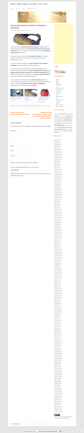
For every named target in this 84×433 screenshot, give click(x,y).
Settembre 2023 (57, 197)
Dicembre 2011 (57, 333)
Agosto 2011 (57, 335)
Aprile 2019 (56, 285)
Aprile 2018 (56, 305)
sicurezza (46, 105)
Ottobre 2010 (57, 340)
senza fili (67, 127)
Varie (25, 105)
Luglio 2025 (56, 161)
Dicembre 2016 (57, 320)
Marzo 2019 (56, 287)
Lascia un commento (25, 30)
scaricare (60, 127)
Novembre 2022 (57, 214)
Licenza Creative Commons (64, 418)
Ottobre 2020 (57, 255)
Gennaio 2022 (57, 230)
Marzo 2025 (56, 167)
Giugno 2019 (57, 282)
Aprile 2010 (56, 346)
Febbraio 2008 (57, 388)
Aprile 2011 (56, 336)
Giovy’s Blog (58, 93)
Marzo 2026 (56, 148)
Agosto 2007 (57, 398)
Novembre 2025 (57, 154)
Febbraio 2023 (57, 209)
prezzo (59, 123)
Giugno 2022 (57, 222)
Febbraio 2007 (57, 408)
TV (58, 131)
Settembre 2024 (57, 177)
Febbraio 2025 (57, 169)
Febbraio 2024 (57, 189)
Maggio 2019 (57, 283)
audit (29, 105)
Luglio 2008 (56, 379)
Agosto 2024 (57, 179)
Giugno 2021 (57, 242)
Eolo (72, 117)
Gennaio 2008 (57, 389)
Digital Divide (62, 117)
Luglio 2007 (56, 399)
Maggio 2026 (57, 144)
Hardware (56, 120)
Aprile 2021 (56, 245)
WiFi (71, 131)
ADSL (55, 113)
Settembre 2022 (57, 217)
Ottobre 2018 (57, 295)
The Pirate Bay (69, 129)
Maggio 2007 (57, 403)
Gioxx (57, 94)
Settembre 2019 (57, 277)
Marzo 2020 (56, 267)
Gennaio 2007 (57, 409)
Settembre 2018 (57, 297)
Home (11, 8)
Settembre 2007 (57, 396)
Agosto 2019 (57, 278)
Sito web (12, 155)
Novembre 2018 (57, 293)
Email (12, 151)
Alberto (11, 30)
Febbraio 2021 (57, 249)
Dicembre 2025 (57, 152)
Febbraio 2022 (57, 229)
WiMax (56, 132)
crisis (57, 86)
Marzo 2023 (56, 207)
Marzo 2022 (56, 227)
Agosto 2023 (57, 199)
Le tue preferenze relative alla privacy (47, 431)
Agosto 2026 (57, 139)
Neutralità (56, 121)
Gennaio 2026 (57, 151)
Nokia (62, 121)
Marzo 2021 (56, 247)
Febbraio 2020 (57, 268)
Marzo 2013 (56, 326)
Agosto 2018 (57, 298)
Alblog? (57, 81)
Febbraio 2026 (57, 149)
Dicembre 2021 (57, 232)
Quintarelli (59, 125)
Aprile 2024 (56, 186)
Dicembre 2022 (57, 212)
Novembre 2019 (57, 273)
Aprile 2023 (56, 205)
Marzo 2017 (56, 318)
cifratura (59, 115)
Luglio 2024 (56, 181)
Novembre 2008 (57, 373)
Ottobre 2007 (57, 394)
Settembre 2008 (57, 376)
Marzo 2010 (56, 348)
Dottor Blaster (59, 89)
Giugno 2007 (57, 401)
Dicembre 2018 (57, 292)
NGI (60, 121)
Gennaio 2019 (57, 290)
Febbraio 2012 (57, 331)
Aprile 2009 (56, 365)
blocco (69, 113)
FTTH (63, 119)
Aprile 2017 (56, 317)
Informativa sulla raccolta (29, 431)
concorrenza (63, 116)
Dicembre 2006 (57, 411)
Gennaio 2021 (57, 250)
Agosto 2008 (57, 378)
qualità (70, 123)
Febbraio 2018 (57, 308)
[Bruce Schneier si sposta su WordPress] (30, 92)
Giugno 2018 (57, 302)
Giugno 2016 (57, 321)
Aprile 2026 (56, 146)
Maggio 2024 (57, 184)
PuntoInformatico (64, 123)
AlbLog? (57, 83)
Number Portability (66, 121)
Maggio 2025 (57, 164)
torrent (55, 131)
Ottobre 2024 (57, 176)
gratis (70, 119)
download (68, 117)
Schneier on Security (60, 106)
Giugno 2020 (57, 262)
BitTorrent (63, 114)
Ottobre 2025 (57, 156)
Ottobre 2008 (57, 374)
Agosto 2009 (57, 360)
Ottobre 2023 (57, 196)
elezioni (37, 105)
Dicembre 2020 (57, 252)
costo (69, 115)
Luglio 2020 (56, 260)
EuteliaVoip (56, 119)
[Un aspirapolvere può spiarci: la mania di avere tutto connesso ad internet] (44, 92)
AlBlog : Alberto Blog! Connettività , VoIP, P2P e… (29, 4)
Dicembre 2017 (57, 312)
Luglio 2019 (56, 280)
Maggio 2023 (57, 204)
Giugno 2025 (57, 162)
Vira (63, 131)
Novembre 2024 (57, 174)
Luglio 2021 (56, 240)
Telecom (63, 129)
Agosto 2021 (57, 239)
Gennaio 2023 (57, 210)
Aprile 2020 (56, 265)
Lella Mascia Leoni (60, 99)
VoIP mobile (67, 131)
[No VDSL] (60, 71)
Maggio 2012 (57, 330)
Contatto (17, 8)
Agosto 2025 (57, 159)
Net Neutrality (67, 120)
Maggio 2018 (57, 303)
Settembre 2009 (57, 358)
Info (23, 8)
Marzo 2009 (56, 366)
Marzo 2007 (56, 406)
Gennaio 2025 (57, 171)
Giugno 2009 (57, 361)
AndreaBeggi (58, 84)
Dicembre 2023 (57, 192)
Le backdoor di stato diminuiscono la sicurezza (15, 97)
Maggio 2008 (57, 383)
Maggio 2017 (57, 315)
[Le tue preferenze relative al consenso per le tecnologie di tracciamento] (81, 430)
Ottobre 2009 (57, 356)
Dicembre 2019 (57, 272)
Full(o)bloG (58, 91)
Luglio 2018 (56, 300)
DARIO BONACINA (60, 88)
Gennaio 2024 (57, 191)
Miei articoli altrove (31, 8)
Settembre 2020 (57, 257)
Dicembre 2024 (57, 172)
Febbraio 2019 (57, 288)
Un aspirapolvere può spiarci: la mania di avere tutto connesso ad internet (44, 98)
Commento (13, 130)
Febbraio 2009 (57, 368)
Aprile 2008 (56, 384)
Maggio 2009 (57, 363)
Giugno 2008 (57, 381)
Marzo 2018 (56, 307)
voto (49, 105)
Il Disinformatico (59, 96)
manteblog (58, 101)
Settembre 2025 (57, 157)
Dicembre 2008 (57, 371)
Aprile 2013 (56, 325)
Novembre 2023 (57, 194)
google (66, 119)
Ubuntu (60, 131)
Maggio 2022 (57, 224)
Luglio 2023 (56, 201)
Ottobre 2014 (57, 323)
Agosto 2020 (57, 258)
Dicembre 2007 (57, 391)
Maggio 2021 (57, 244)
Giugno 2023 (57, 202)
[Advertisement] (64, 44)
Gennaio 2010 (57, 351)
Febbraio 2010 (57, 350)
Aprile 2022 (56, 225)
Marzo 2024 (56, 187)
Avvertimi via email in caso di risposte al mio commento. (24, 162)
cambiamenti (33, 105)
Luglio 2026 (56, 141)
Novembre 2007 (57, 393)
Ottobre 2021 (57, 235)
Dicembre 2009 (57, 353)
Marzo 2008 (56, 386)
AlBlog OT (58, 79)
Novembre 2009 (57, 355)
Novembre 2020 (57, 254)
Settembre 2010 (57, 341)
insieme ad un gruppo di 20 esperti (36, 58)
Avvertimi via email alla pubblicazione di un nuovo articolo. (24, 167)
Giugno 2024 (57, 182)
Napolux (57, 103)
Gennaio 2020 (57, 270)
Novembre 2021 (57, 234)
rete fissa (66, 125)
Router (69, 125)
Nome (12, 146)
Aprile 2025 (56, 166)
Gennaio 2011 (57, 338)
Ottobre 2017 (57, 313)
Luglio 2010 (56, 343)
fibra (60, 119)
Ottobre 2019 (57, 275)
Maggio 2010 (57, 345)
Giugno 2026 (57, 142)
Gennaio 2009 (57, 370)
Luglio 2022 (56, 220)
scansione (42, 105)
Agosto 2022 (57, 219)
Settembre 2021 (57, 237)
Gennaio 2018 (57, 310)
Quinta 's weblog (59, 104)
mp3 (62, 120)
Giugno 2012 (57, 328)
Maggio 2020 (57, 263)
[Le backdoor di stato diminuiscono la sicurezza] (16, 92)
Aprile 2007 (56, 404)
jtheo (57, 98)
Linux (59, 120)
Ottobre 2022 (57, 215)
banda (58, 114)
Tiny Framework (16, 423)
